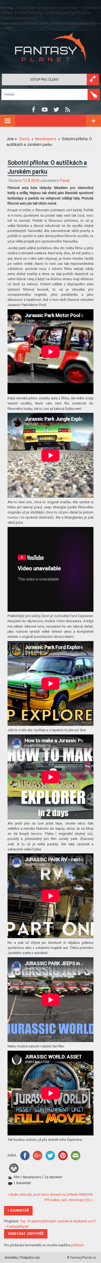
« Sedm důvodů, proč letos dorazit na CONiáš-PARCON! (50, 1194)
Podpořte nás (30, 1258)
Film (17, 1177)
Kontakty (11, 1258)
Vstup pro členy (44, 80)
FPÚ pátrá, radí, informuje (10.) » (68, 1200)
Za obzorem (53, 1177)
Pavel (64, 180)
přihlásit (77, 1245)
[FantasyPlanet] (50, 66)
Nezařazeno (32, 1177)
